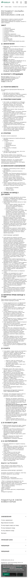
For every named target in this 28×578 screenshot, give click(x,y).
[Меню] (25, 2)
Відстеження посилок (7, 522)
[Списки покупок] (17, 2)
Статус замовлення (6, 520)
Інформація (5, 545)
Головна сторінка (8, 6)
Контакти (3, 533)
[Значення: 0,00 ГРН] (21, 2)
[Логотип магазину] (5, 2)
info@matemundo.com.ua (7, 560)
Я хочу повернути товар (8, 528)
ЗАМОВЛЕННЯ (6, 516)
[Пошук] (13, 2)
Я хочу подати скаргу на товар (10, 525)
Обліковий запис (7, 540)
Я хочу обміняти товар (7, 530)
